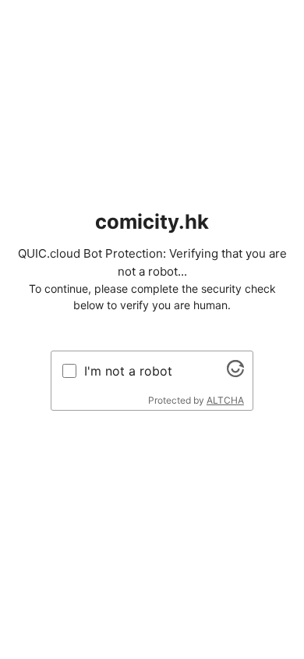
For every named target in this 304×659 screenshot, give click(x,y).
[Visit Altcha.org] (235, 372)
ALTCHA (225, 400)
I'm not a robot (128, 371)
